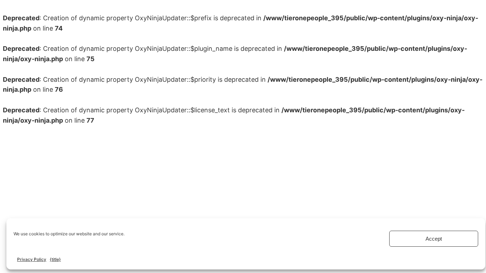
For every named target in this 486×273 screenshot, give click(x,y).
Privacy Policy (31, 259)
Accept (434, 239)
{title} (55, 259)
